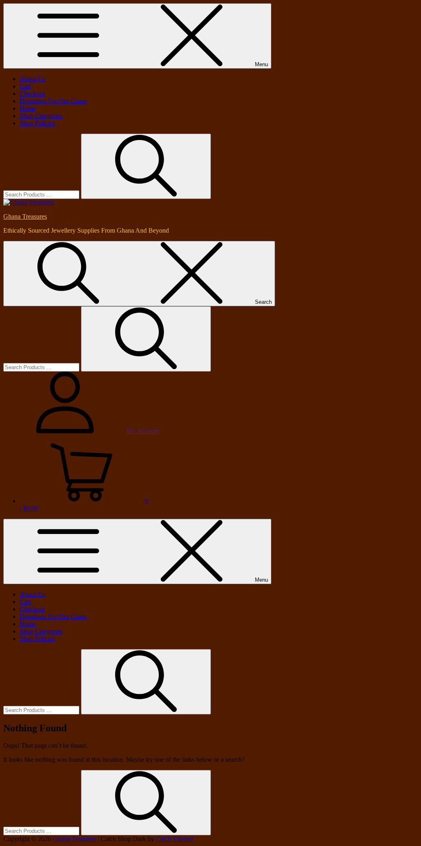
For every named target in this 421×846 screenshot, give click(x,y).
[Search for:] (42, 194)
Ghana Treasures (25, 216)
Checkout (32, 93)
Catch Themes (174, 838)
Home (28, 108)
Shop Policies (37, 123)
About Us (32, 78)
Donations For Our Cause (53, 100)
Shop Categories (41, 115)
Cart (25, 86)
